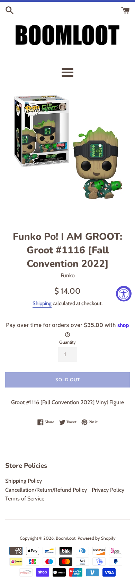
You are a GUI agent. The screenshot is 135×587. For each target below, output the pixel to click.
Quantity (67, 342)
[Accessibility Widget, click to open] (124, 293)
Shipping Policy (23, 481)
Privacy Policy (108, 490)
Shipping (42, 303)
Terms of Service (24, 498)
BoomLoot (65, 538)
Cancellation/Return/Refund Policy (46, 490)
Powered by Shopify (97, 538)
